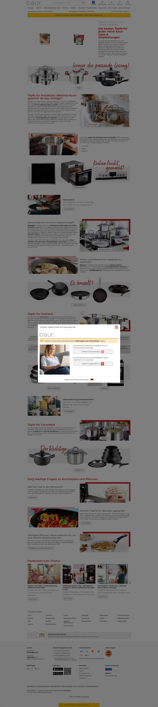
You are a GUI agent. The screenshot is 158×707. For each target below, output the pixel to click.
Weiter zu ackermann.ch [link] (91, 364)
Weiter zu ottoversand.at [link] (91, 351)
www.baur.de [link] (77, 379)
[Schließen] (116, 327)
